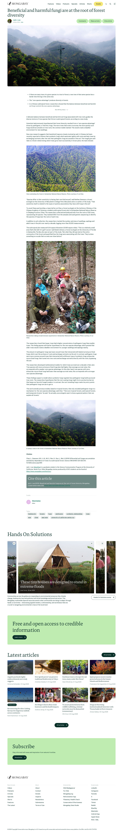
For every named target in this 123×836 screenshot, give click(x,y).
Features (51, 4)
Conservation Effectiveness (72, 802)
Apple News (95, 817)
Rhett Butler (36, 501)
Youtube (94, 794)
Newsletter (18, 757)
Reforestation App (69, 797)
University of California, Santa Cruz (62, 517)
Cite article (108, 21)
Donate (98, 4)
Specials (74, 4)
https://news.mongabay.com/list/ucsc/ (38, 471)
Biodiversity (32, 514)
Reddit (93, 805)
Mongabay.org (68, 794)
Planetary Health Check (71, 799)
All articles (107, 655)
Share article (95, 21)
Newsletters (39, 799)
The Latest (11, 805)
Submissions (39, 802)
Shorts (89, 4)
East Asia (45, 517)
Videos (58, 4)
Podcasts (66, 4)
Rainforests (59, 514)
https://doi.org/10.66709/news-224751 (57, 485)
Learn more (18, 637)
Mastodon (94, 811)
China (36, 517)
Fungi (50, 514)
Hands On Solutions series (102, 597)
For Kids (66, 791)
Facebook (94, 799)
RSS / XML (95, 820)
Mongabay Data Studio (71, 805)
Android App (95, 814)
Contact (38, 791)
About (37, 788)
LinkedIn (94, 788)
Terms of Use (39, 805)
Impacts (38, 797)
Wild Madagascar (69, 788)
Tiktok (93, 802)
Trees (88, 514)
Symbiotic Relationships (74, 514)
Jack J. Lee (16, 20)
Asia (22, 22)
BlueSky (94, 808)
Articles (82, 4)
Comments (82, 21)
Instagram (94, 791)
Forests (42, 514)
